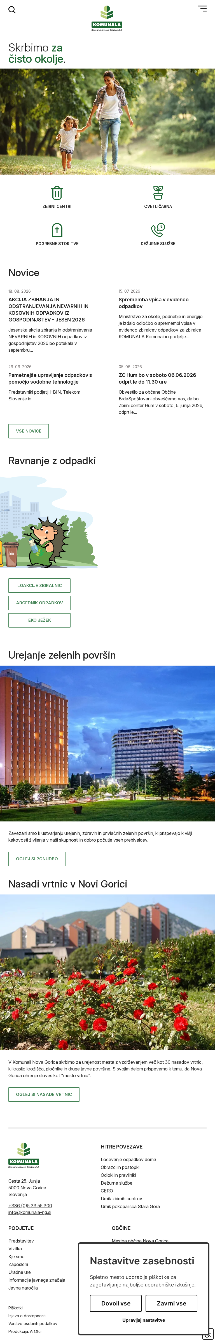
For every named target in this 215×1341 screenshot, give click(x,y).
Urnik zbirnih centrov (121, 1198)
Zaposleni (18, 1264)
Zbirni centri (57, 206)
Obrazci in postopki (120, 1167)
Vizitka (15, 1248)
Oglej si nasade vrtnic (44, 1094)
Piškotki (15, 1307)
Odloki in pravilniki (118, 1175)
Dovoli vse (115, 1303)
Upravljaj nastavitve (143, 1320)
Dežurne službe (158, 243)
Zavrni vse (171, 1303)
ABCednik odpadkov (39, 602)
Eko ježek (39, 620)
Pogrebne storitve (57, 243)
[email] (29, 1212)
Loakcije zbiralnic (39, 585)
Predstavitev (21, 1241)
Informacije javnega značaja (36, 1280)
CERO (107, 1191)
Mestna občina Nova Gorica (140, 1241)
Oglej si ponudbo (37, 858)
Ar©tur (36, 1331)
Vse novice (28, 431)
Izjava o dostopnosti (27, 1315)
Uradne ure (19, 1272)
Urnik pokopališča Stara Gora (130, 1206)
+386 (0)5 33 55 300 (30, 1205)
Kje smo (16, 1256)
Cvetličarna (158, 206)
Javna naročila (23, 1288)
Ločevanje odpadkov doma (128, 1159)
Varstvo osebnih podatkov (32, 1323)
